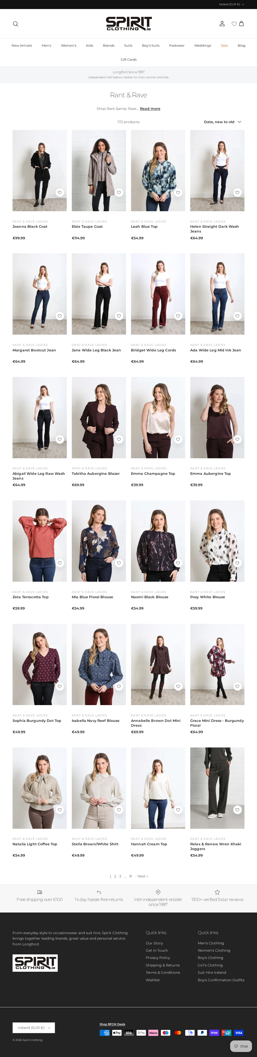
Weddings (202, 45)
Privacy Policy (158, 957)
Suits (128, 45)
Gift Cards (129, 59)
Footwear (176, 45)
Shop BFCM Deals (112, 1024)
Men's (46, 45)
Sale (224, 45)
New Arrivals (22, 45)
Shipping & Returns (163, 965)
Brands (108, 45)
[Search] (16, 24)
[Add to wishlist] (59, 192)
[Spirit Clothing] (128, 23)
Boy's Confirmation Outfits (221, 980)
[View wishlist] (234, 23)
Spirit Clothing (32, 1040)
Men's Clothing (211, 943)
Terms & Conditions (163, 972)
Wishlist (153, 980)
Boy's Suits (150, 45)
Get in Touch (157, 950)
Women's (68, 45)
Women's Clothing (214, 950)
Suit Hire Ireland (212, 972)
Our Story (154, 943)
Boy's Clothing (210, 957)
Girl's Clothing (210, 965)
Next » (143, 876)
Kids (89, 45)
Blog (241, 45)
